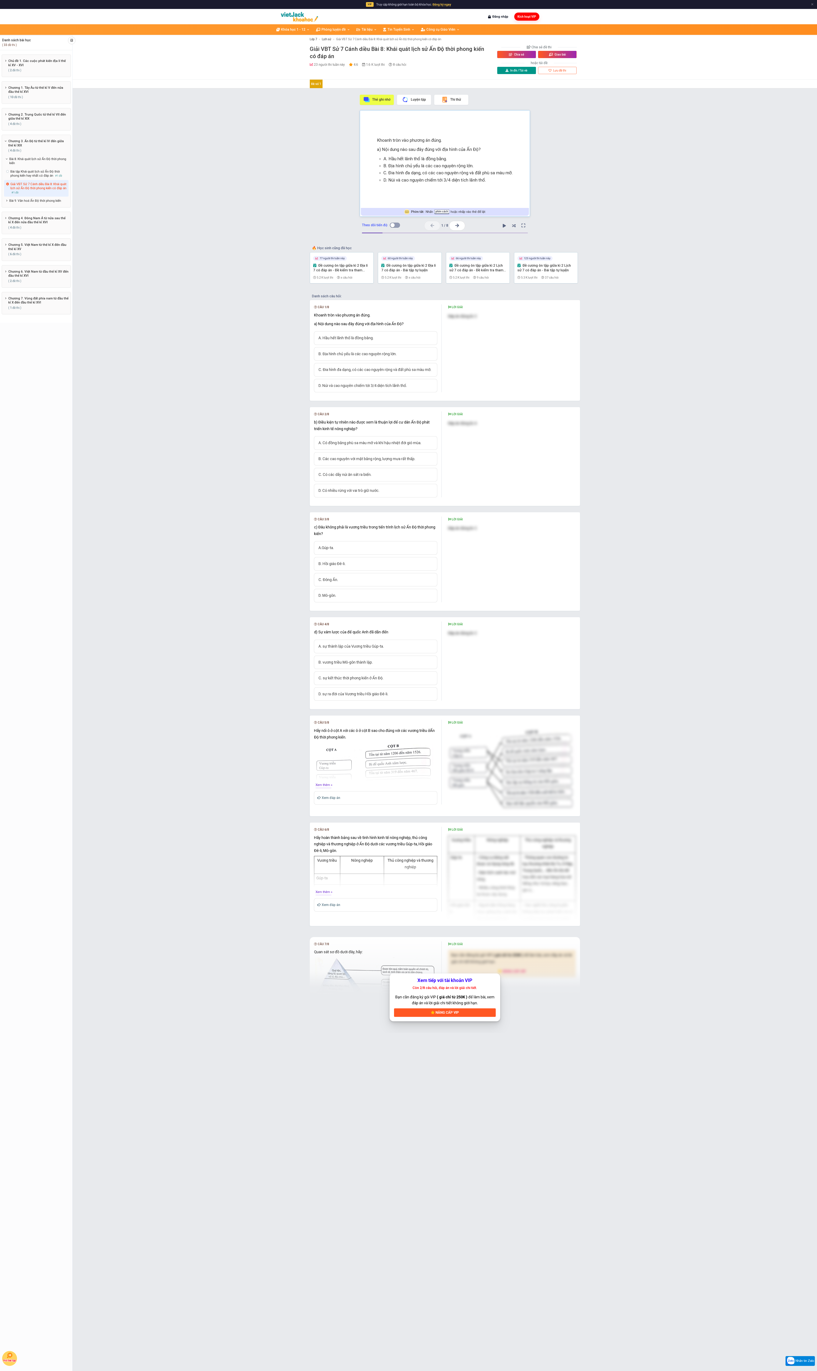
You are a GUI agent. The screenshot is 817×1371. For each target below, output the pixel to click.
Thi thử (455, 99)
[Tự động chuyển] (504, 225)
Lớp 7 (313, 39)
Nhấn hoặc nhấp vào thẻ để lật (448, 212)
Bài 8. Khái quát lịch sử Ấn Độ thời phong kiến (37, 161)
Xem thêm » (324, 785)
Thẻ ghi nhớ (381, 99)
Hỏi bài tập (10, 1360)
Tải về (518, 70)
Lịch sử (326, 39)
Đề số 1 (316, 84)
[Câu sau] (457, 225)
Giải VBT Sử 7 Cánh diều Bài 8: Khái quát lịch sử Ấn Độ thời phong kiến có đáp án (388, 39)
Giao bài (560, 54)
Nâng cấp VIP (447, 1012)
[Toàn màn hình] (523, 225)
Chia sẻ (518, 54)
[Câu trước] (432, 225)
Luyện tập (418, 99)
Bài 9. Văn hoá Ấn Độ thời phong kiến (35, 201)
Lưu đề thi (559, 70)
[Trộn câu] (514, 225)
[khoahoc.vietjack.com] (299, 16)
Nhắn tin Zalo (804, 1361)
